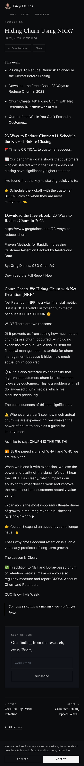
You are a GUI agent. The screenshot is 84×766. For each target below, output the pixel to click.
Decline (23, 759)
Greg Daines (23, 5)
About (25, 14)
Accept (61, 759)
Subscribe (42, 14)
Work (13, 14)
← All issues (13, 727)
